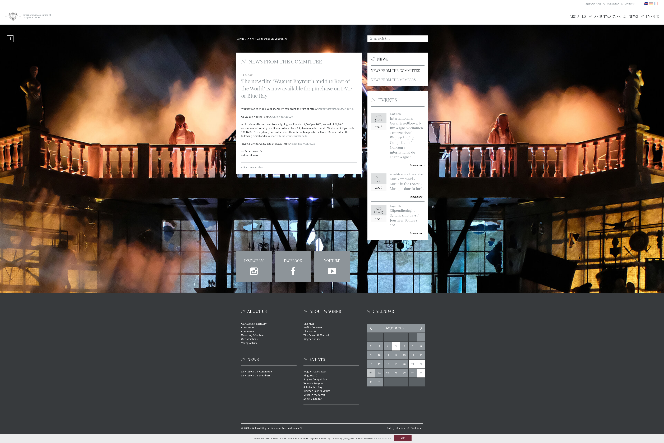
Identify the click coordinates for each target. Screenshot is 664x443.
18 (387, 364)
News (633, 16)
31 (379, 382)
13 (404, 355)
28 (412, 373)
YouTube (332, 260)
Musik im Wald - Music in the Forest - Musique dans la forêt (406, 184)
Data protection (396, 428)
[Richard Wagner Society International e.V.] (13, 16)
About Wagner (607, 16)
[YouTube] (332, 270)
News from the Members (393, 79)
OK (403, 438)
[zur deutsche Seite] (651, 3)
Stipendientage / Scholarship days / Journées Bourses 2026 (404, 217)
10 (379, 355)
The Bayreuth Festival (316, 335)
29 (421, 373)
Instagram (254, 260)
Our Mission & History (254, 323)
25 (387, 373)
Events (652, 16)
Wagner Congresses (314, 371)
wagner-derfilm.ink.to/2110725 (336, 109)
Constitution (248, 327)
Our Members (249, 339)
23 (371, 373)
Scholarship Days (313, 387)
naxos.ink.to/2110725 (303, 143)
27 (404, 373)
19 (396, 364)
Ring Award (310, 375)
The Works (309, 331)
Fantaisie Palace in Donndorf (406, 174)
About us (578, 16)
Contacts (630, 3)
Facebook (293, 260)
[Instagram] (254, 270)
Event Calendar (312, 398)
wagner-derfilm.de (282, 116)
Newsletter (613, 3)
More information (382, 438)
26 (396, 373)
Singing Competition (315, 379)
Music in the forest (314, 395)
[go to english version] (646, 3)
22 (421, 364)
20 (404, 364)
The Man (308, 323)
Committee (247, 331)
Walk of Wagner (312, 327)
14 (412, 355)
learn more (416, 165)
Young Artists (249, 343)
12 (396, 355)
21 (412, 364)
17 (379, 364)
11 (387, 355)
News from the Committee (395, 70)
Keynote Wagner (313, 383)
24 (379, 373)
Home (240, 38)
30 (371, 382)
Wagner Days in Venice (316, 391)
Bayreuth (395, 114)
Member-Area (593, 3)
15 (421, 355)
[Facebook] (293, 270)
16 (371, 364)
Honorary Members (252, 335)
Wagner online (312, 339)
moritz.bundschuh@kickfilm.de (289, 136)
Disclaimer (417, 428)
